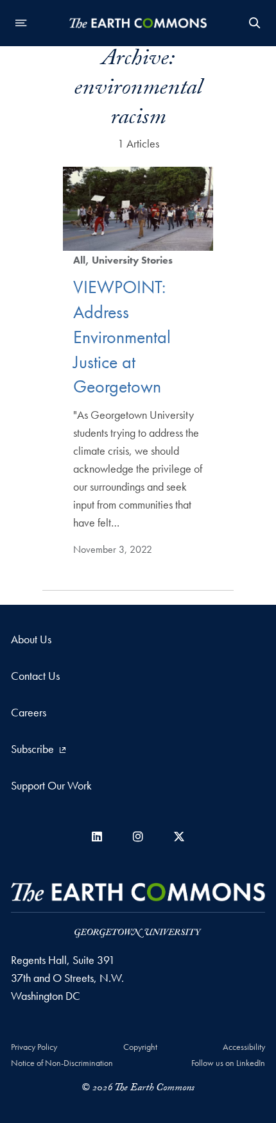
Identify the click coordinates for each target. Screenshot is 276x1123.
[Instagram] (138, 836)
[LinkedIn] (97, 836)
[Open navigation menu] (21, 23)
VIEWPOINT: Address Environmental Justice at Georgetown (122, 337)
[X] (179, 836)
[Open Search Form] (255, 23)
